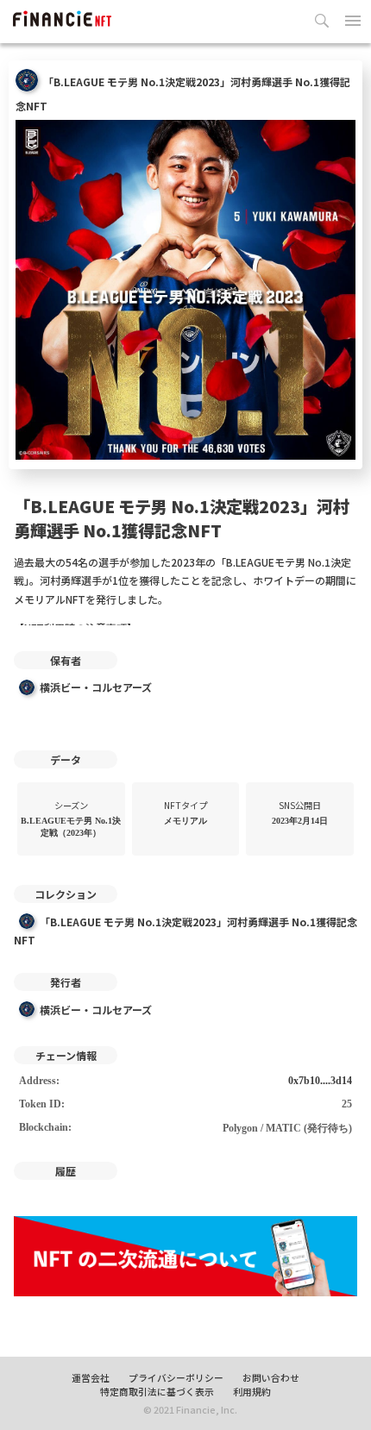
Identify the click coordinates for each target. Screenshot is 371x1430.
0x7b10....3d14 (320, 1081)
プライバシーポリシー (176, 1377)
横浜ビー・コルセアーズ (96, 687)
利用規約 (252, 1391)
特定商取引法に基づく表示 (157, 1391)
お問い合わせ (270, 1377)
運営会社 (91, 1377)
